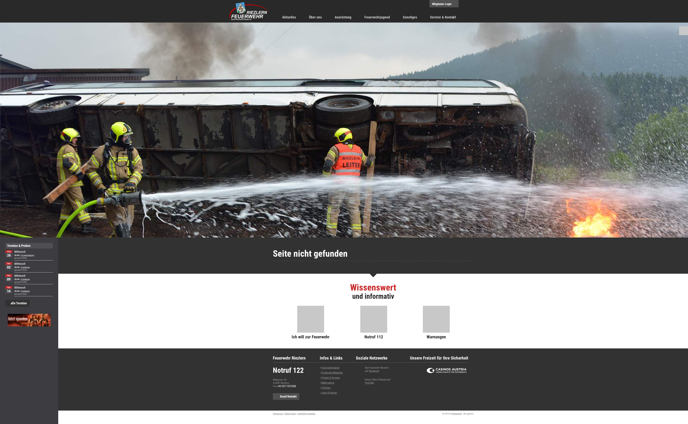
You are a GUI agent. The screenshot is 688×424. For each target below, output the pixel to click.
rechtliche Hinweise (306, 413)
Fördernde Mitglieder (332, 372)
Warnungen (436, 336)
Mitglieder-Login (442, 4)
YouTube (369, 382)
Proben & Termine (330, 377)
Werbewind (457, 413)
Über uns (315, 17)
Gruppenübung (27, 255)
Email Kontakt (288, 396)
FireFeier (326, 387)
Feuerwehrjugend (377, 17)
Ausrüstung (343, 17)
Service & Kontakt (443, 17)
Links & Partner (329, 392)
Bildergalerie (327, 382)
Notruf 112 (373, 336)
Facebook (374, 371)
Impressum (278, 413)
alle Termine (19, 303)
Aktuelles (289, 17)
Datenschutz (290, 413)
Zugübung (25, 267)
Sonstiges (410, 17)
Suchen (683, 30)
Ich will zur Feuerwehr (310, 336)
